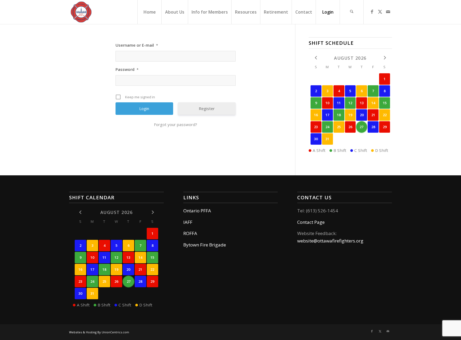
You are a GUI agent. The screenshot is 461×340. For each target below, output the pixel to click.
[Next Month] (384, 57)
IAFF (187, 222)
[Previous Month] (316, 57)
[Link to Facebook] (372, 12)
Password (127, 69)
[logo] (81, 12)
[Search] (352, 12)
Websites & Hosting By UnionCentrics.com (99, 332)
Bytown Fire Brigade (204, 245)
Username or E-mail (137, 45)
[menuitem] (149, 12)
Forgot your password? (175, 124)
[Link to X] (380, 12)
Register (207, 108)
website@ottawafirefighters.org (330, 241)
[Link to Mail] (388, 12)
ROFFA (190, 233)
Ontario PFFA (197, 211)
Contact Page (311, 222)
